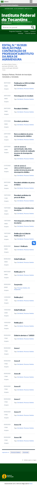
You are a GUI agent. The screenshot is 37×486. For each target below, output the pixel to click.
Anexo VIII (17, 437)
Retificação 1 (18, 323)
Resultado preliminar (21, 121)
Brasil (6, 2)
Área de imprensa (30, 33)
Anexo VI (17, 412)
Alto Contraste (19, 8)
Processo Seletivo (29, 88)
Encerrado (25, 452)
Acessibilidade (9, 8)
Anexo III (17, 374)
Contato (26, 31)
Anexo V (17, 399)
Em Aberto (20, 88)
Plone (30, 483)
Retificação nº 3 (19, 272)
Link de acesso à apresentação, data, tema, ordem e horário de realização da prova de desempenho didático (24, 151)
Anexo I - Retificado (21, 246)
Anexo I (16, 348)
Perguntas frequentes (15, 31)
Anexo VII (17, 425)
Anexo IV (17, 386)
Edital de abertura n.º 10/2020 (24, 335)
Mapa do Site (28, 8)
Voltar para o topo (30, 460)
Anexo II (17, 361)
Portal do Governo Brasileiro (9, 5)
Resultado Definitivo (21, 108)
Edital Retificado (19, 259)
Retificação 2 (18, 297)
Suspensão (18, 284)
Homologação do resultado (23, 96)
